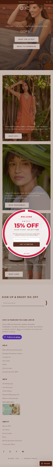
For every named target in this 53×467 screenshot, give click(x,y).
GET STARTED (26, 244)
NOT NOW (26, 253)
